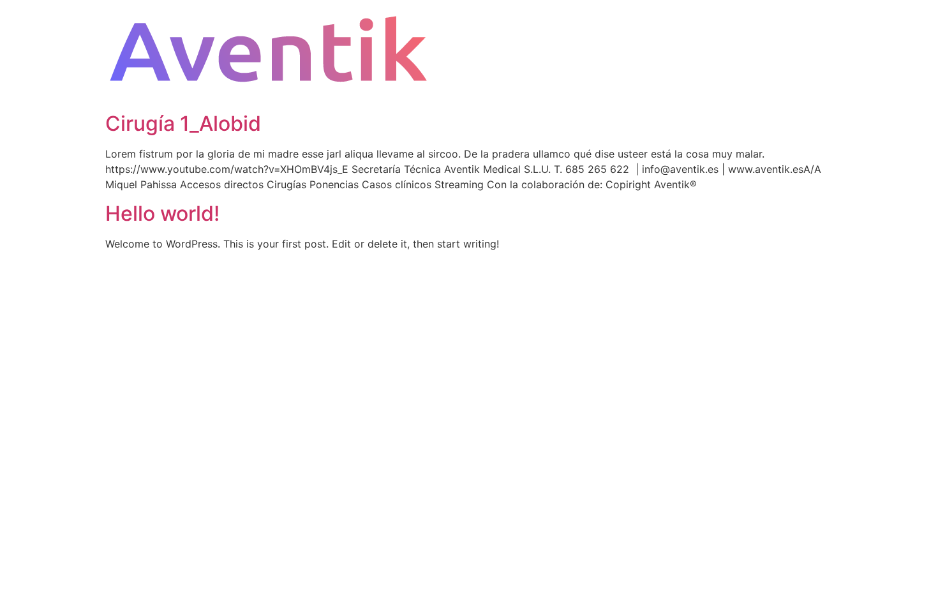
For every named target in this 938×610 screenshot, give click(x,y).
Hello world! (162, 213)
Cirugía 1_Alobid (183, 123)
